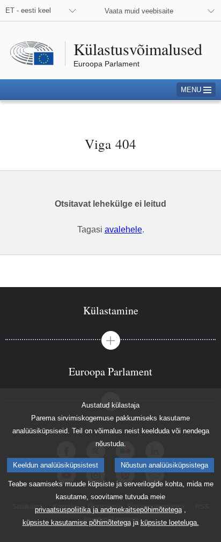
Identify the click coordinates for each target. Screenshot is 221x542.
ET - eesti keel (28, 10)
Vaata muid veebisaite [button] (139, 11)
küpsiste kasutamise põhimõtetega (77, 522)
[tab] (110, 310)
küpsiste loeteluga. (170, 522)
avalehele (123, 229)
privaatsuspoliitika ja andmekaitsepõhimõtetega (108, 510)
